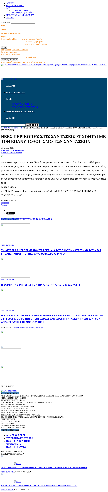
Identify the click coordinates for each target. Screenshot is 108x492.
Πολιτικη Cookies (16, 446)
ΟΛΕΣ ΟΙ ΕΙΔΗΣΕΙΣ (15, 5)
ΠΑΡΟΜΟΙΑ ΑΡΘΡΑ (9, 219)
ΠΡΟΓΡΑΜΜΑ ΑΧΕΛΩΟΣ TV (20, 15)
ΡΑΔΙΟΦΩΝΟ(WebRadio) (23, 13)
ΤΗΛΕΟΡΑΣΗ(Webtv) (21, 10)
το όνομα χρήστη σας (34, 41)
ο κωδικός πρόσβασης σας (36, 44)
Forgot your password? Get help (14, 50)
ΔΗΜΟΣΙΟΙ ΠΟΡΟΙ (15, 435)
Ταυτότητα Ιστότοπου (19, 438)
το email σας (30, 57)
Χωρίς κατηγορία (7, 245)
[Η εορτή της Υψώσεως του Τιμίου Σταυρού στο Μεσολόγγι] (15, 277)
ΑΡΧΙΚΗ (10, 3)
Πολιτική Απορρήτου (18, 441)
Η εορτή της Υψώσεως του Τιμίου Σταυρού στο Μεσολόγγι (40, 284)
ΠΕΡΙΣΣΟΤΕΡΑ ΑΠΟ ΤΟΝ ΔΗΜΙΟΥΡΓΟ (35, 219)
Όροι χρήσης (13, 443)
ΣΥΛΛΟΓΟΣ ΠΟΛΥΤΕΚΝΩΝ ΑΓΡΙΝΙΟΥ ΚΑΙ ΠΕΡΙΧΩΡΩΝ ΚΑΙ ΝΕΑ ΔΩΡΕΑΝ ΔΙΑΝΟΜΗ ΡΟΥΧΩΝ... (39, 486)
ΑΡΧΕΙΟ (10, 17)
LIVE (8, 8)
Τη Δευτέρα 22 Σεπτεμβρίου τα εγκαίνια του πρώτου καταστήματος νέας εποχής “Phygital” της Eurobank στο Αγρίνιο (51, 252)
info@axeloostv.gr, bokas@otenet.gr (28, 327)
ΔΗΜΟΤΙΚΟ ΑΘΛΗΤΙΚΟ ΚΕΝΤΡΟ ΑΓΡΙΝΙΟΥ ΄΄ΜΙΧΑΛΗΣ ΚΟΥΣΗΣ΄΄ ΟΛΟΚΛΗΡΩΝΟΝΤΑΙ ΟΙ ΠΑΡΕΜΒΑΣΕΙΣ (44, 468)
